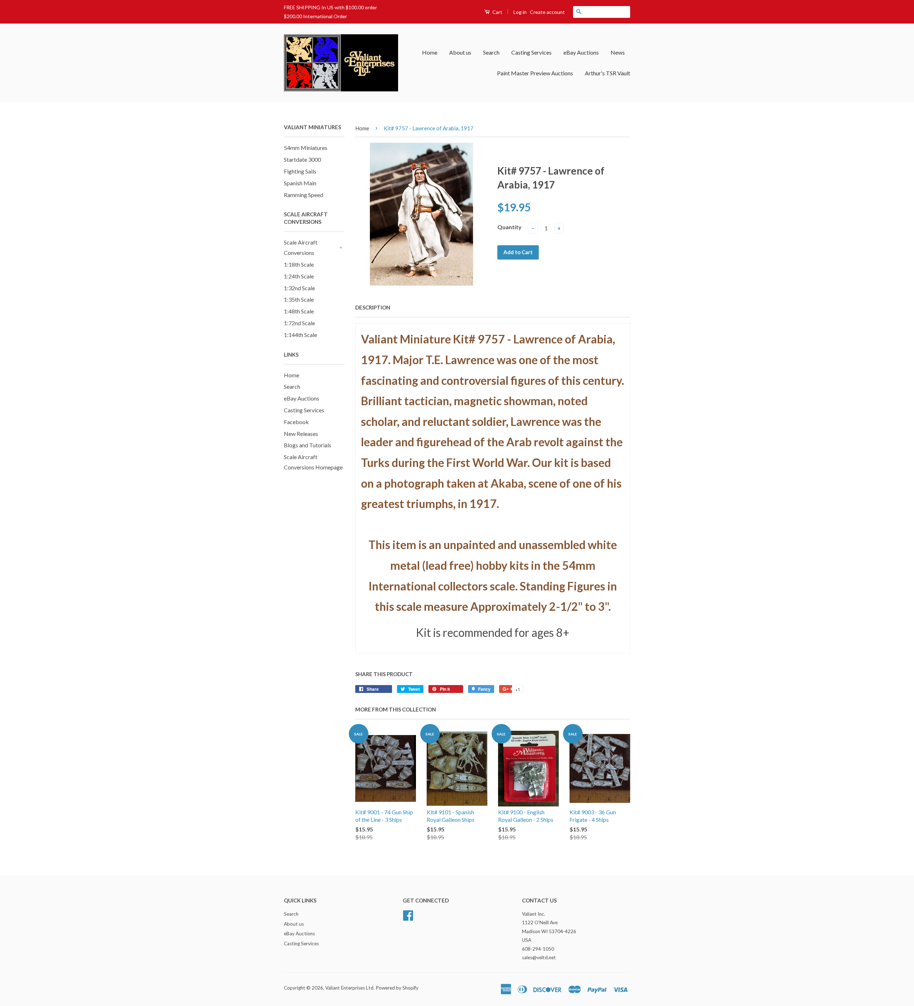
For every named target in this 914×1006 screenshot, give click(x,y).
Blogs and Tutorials (307, 445)
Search (491, 52)
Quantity (509, 226)
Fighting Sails (300, 171)
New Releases (301, 433)
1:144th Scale (300, 334)
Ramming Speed (303, 194)
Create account (547, 12)
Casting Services (531, 52)
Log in (520, 12)
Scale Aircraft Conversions (300, 247)
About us (460, 52)
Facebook (296, 421)
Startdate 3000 (302, 159)
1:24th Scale (299, 276)
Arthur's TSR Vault (607, 73)
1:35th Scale (299, 299)
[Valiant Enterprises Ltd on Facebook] (408, 914)
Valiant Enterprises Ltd (349, 988)
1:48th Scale (299, 311)
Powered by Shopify (397, 988)
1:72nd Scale (299, 323)
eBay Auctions (581, 52)
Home (429, 52)
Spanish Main (300, 183)
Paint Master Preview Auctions (535, 73)
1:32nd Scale (299, 288)
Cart (496, 12)
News (618, 52)
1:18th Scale (299, 264)
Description (372, 307)
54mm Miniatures (305, 147)
